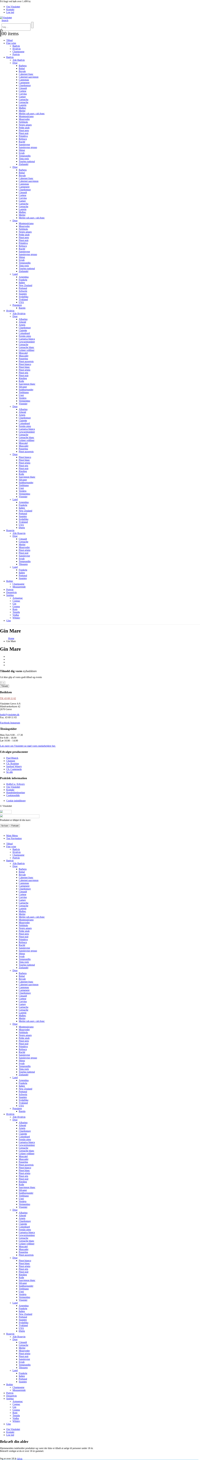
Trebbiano (24, 392)
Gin (14, 603)
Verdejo (22, 398)
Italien (22, 282)
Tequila (16, 612)
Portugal (23, 288)
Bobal (22, 68)
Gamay (22, 96)
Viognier (23, 403)
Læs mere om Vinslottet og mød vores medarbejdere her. (28, 746)
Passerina (23, 358)
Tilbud (9, 40)
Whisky (16, 617)
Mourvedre (24, 119)
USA (21, 302)
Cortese (22, 91)
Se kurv (4, 826)
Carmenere (24, 82)
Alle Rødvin (18, 60)
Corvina (23, 93)
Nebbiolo (23, 122)
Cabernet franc (26, 74)
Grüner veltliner (26, 350)
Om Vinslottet (13, 6)
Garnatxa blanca (27, 339)
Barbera (23, 65)
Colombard (24, 333)
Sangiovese (24, 144)
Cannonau (24, 79)
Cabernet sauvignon (28, 77)
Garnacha (23, 99)
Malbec (22, 108)
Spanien (23, 293)
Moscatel (23, 353)
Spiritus (10, 595)
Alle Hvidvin (18, 313)
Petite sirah (24, 127)
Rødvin (16, 46)
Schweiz (23, 291)
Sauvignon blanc (27, 384)
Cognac (16, 600)
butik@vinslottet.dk (9, 714)
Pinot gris (23, 372)
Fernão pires (25, 336)
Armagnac (17, 598)
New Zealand (25, 285)
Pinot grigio (24, 370)
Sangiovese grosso (28, 147)
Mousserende (19, 586)
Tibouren (23, 564)
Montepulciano (26, 116)
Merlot (22, 110)
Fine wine (11, 43)
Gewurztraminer (27, 341)
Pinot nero (24, 130)
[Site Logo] (6, 17)
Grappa (16, 606)
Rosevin (10, 530)
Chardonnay (25, 85)
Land (15, 274)
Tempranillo (25, 155)
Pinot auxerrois (26, 361)
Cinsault (23, 88)
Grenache (23, 102)
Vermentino (24, 401)
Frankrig (23, 279)
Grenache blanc (26, 347)
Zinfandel (23, 164)
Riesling (23, 378)
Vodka (15, 615)
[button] (5, 20)
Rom (14, 609)
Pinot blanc (24, 367)
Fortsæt (15, 826)
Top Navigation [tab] (14, 838)
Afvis (19, 1458)
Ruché (22, 141)
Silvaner (23, 386)
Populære (17, 305)
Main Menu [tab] (12, 835)
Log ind (10, 12)
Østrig (22, 527)
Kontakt (10, 9)
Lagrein (22, 105)
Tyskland (23, 299)
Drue (15, 62)
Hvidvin (16, 48)
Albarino (23, 319)
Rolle (21, 381)
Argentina (24, 277)
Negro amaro (25, 124)
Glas (8, 620)
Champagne (18, 51)
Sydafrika (23, 296)
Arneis (22, 324)
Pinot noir (23, 133)
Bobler (9, 581)
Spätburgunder (26, 389)
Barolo (22, 308)
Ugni (21, 395)
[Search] (32, 25)
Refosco (23, 139)
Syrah (22, 153)
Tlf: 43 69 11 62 (8, 698)
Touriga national (27, 161)
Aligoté (22, 322)
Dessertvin (11, 592)
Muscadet (23, 355)
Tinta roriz (24, 158)
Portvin (16, 54)
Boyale (22, 71)
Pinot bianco (25, 364)
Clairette (23, 330)
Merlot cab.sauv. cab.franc (32, 113)
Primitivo (23, 136)
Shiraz (22, 150)
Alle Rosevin (18, 533)
